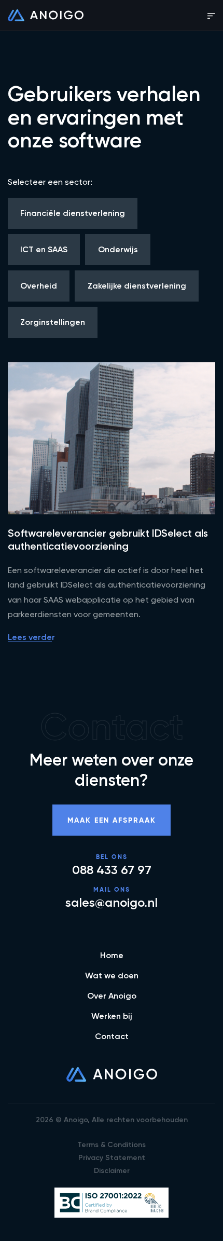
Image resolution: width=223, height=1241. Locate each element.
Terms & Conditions (111, 1144)
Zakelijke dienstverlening (137, 286)
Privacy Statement (111, 1157)
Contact (112, 1036)
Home (111, 955)
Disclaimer (112, 1170)
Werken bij (111, 1016)
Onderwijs (118, 249)
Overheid (38, 286)
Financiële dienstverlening (72, 213)
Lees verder (31, 637)
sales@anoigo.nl (111, 902)
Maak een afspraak (111, 820)
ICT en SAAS (43, 249)
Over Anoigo (111, 996)
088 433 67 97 (111, 870)
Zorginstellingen (52, 322)
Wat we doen (111, 975)
